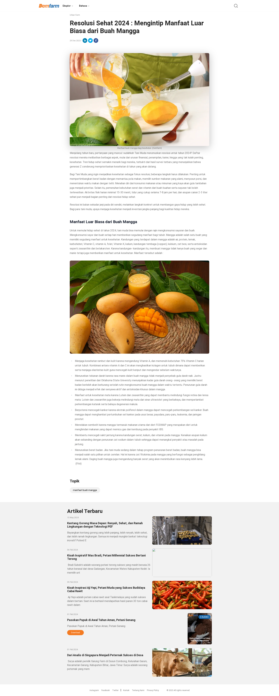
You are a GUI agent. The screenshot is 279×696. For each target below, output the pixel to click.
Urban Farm (75, 15)
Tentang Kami (138, 690)
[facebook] (95, 40)
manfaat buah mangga (85, 490)
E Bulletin (204, 617)
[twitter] (90, 40)
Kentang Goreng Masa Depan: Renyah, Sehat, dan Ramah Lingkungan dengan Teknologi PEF (105, 524)
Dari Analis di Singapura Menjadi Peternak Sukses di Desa (105, 655)
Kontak (126, 690)
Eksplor (67, 6)
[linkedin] (85, 40)
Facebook (105, 690)
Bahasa (83, 6)
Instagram (94, 690)
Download (75, 632)
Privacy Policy (153, 690)
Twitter (115, 690)
